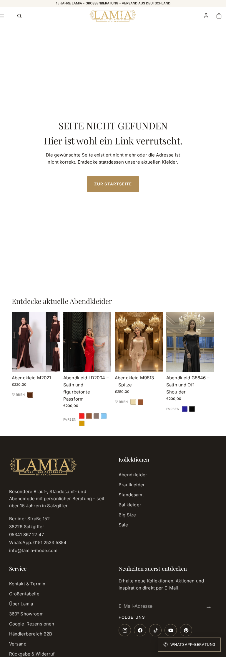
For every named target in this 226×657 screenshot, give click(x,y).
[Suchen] (19, 15)
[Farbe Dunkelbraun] (30, 395)
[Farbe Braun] (89, 416)
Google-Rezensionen (31, 624)
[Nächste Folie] (104, 341)
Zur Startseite (113, 184)
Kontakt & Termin (27, 584)
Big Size (127, 515)
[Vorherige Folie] (69, 341)
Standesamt (131, 495)
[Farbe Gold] (81, 423)
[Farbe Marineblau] (184, 409)
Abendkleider (133, 474)
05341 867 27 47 (26, 534)
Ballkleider (130, 505)
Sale (123, 525)
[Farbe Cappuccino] (96, 416)
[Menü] (2, 16)
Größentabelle (24, 594)
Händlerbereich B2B (30, 634)
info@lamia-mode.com (33, 550)
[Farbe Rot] (81, 416)
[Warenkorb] (218, 15)
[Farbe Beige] (133, 402)
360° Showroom (26, 614)
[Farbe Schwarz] (192, 409)
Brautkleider (132, 485)
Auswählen (55, 361)
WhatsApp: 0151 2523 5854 (38, 542)
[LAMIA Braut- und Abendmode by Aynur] (113, 16)
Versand (17, 644)
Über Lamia (21, 604)
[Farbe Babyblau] (104, 416)
